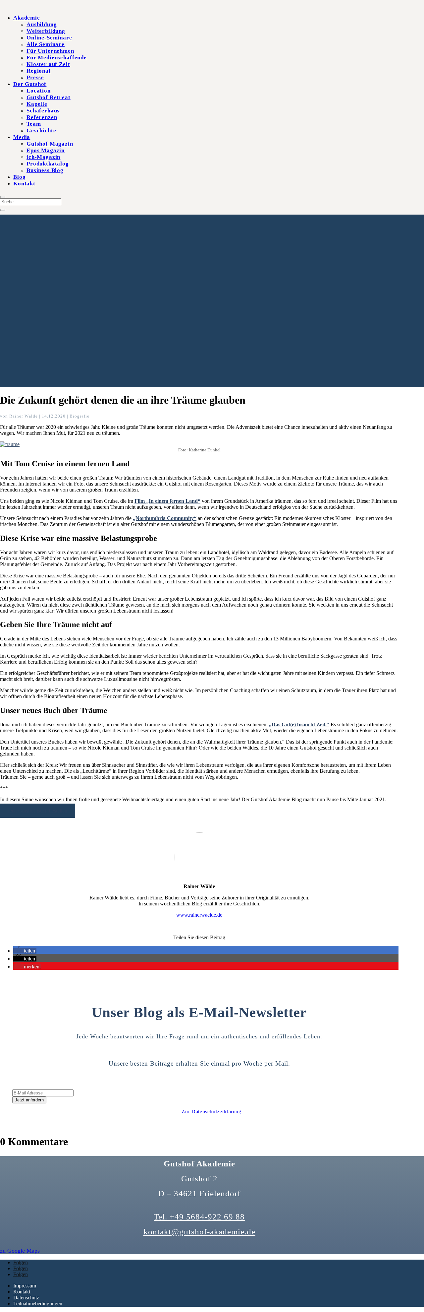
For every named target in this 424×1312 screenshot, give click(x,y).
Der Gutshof (29, 84)
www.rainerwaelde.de (199, 915)
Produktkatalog (47, 164)
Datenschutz (26, 1297)
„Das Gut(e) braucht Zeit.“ (299, 724)
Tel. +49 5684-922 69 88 (199, 1216)
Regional (38, 71)
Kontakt (24, 183)
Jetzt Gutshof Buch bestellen (37, 811)
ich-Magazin (43, 157)
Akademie (26, 18)
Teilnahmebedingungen (37, 1303)
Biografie (79, 416)
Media (21, 137)
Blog (19, 177)
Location (38, 91)
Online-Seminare (49, 37)
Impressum (24, 1285)
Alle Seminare (45, 44)
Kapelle (36, 104)
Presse (35, 77)
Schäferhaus (43, 110)
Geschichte (41, 130)
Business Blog (45, 170)
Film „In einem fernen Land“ (167, 501)
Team (33, 124)
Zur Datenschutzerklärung (211, 1111)
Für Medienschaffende (56, 57)
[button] (24, 950)
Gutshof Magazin (49, 144)
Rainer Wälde (23, 416)
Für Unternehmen (50, 51)
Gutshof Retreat (48, 97)
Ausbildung (41, 24)
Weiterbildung (45, 31)
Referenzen (41, 117)
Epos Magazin (45, 150)
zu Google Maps (20, 1250)
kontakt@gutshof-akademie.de (199, 1231)
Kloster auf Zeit (48, 64)
